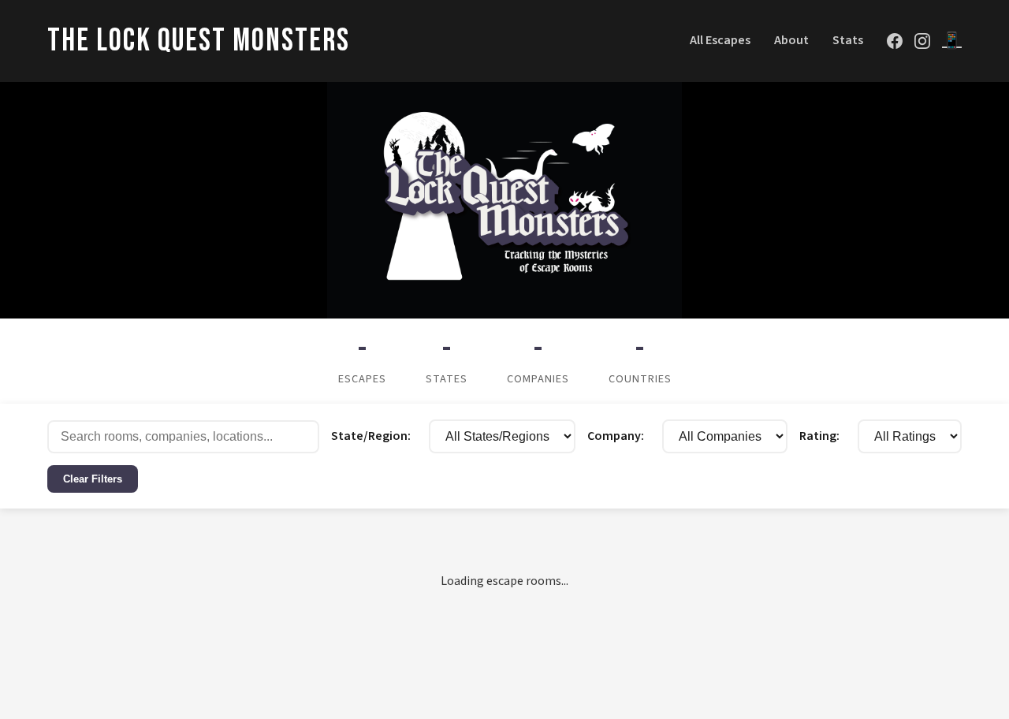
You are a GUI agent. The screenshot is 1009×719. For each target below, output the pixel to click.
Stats (847, 40)
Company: (615, 436)
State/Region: (371, 436)
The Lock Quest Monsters (198, 41)
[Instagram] (922, 41)
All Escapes (720, 40)
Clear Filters (92, 479)
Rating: (819, 436)
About (791, 40)
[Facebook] (895, 41)
